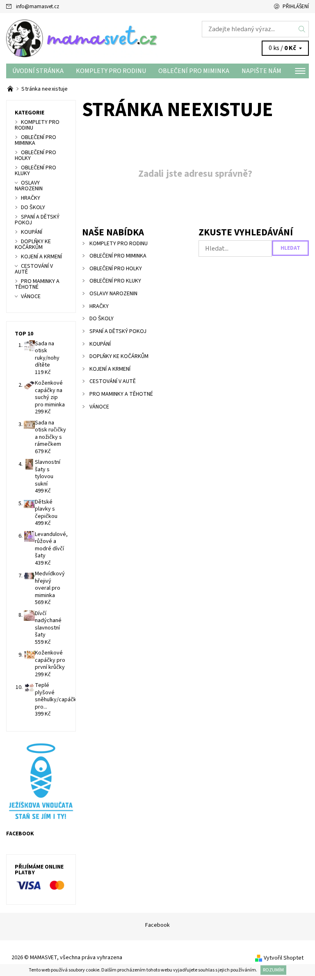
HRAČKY (99, 306)
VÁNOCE (99, 407)
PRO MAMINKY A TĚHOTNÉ (121, 394)
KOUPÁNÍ (100, 344)
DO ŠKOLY (101, 319)
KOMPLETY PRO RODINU (111, 70)
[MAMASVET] (82, 38)
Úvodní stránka (38, 70)
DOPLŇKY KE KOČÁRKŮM (118, 356)
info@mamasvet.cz (37, 6)
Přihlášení (296, 6)
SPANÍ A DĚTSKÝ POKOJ (117, 331)
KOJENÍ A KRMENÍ (109, 369)
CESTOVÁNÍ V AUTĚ (112, 381)
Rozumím (273, 970)
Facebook (157, 925)
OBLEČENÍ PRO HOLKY (115, 269)
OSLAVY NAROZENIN (113, 294)
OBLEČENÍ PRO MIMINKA (193, 70)
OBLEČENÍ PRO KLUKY (115, 281)
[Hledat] (302, 29)
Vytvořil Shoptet (284, 958)
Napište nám (261, 70)
